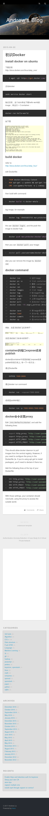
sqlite (7, 689)
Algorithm (8, 637)
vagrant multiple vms (12, 785)
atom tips (8, 782)
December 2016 (10, 707)
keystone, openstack (12, 667)
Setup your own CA (12, 779)
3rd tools (8, 634)
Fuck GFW (9, 645)
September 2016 (11, 712)
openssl (7, 678)
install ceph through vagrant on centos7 (19, 788)
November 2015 (10, 723)
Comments (30, 510)
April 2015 (8, 740)
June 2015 (8, 734)
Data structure (10, 642)
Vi (5, 653)
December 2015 (10, 721)
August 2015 (9, 732)
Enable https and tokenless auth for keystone (21, 777)
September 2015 (11, 729)
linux (6, 670)
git (6, 656)
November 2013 (10, 746)
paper (7, 684)
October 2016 (10, 709)
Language (8, 648)
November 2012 (10, 760)
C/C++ (7, 639)
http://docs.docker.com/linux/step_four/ (21, 165)
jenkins (7, 664)
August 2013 (9, 748)
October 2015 (10, 726)
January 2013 (10, 754)
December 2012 (10, 757)
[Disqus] (24, 584)
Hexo (14, 808)
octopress (8, 676)
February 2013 (10, 751)
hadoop (7, 659)
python (7, 687)
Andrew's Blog (24, 19)
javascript (8, 662)
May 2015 (8, 737)
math (6, 673)
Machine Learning (11, 650)
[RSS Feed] (39, 3)
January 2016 (10, 718)
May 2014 (8, 743)
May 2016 (8, 715)
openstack (8, 681)
